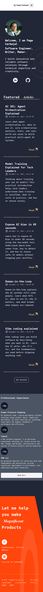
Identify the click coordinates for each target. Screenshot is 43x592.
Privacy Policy (34, 581)
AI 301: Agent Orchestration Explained (15, 110)
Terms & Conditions (20, 581)
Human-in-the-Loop (18, 281)
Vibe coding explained (21, 328)
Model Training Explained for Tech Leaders (19, 167)
